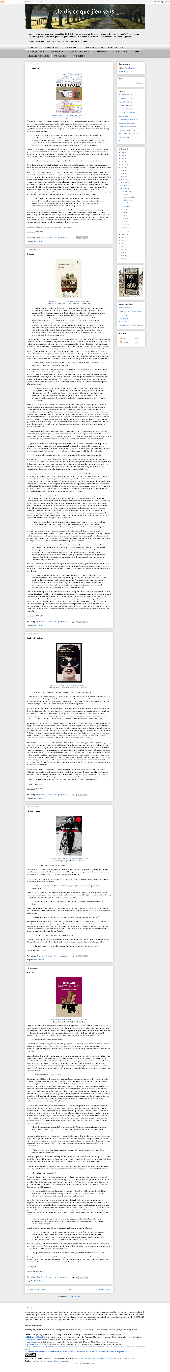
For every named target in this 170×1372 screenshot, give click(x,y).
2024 (122, 158)
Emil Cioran (67, 858)
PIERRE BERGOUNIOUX (93, 47)
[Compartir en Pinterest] (86, 237)
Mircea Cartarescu (63, 301)
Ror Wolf (66, 115)
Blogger (92, 1363)
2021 (122, 168)
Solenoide (30, 254)
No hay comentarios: (61, 237)
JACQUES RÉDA (60, 56)
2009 (122, 256)
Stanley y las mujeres (35, 638)
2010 (122, 253)
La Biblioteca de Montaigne (35, 1337)
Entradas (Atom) (74, 1296)
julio (124, 212)
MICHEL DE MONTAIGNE (38, 56)
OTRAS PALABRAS (50, 47)
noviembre (126, 185)
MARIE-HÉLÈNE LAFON (79, 51)
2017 (122, 180)
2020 (122, 171)
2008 (122, 259)
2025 (122, 155)
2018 (122, 177)
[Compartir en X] (82, 237)
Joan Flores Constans (128, 68)
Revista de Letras (124, 322)
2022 (122, 165)
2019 (122, 174)
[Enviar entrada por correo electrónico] (72, 237)
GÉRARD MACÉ (100, 51)
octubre (125, 188)
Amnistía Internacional (125, 308)
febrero (125, 228)
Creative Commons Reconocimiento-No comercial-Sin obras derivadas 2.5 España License (103, 1358)
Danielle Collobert (64, 1019)
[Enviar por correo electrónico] (77, 237)
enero (124, 231)
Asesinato (30, 972)
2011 (122, 250)
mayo (124, 219)
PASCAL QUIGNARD (36, 51)
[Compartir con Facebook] (84, 237)
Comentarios (126, 342)
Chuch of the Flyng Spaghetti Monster (130, 311)
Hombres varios (33, 68)
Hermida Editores (78, 858)
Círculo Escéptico (124, 315)
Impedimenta (79, 685)
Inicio (71, 1289)
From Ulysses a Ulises (33, 1339)
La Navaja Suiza (77, 1019)
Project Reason (123, 318)
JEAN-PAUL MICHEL (121, 51)
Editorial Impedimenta (77, 301)
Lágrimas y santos (33, 811)
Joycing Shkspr (30, 1342)
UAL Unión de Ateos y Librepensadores (131, 325)
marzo (125, 225)
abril (124, 222)
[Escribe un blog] (79, 237)
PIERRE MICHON (115, 47)
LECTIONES (32, 47)
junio (124, 216)
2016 (122, 234)
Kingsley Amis (69, 685)
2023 (122, 162)
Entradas (124, 339)
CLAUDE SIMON (56, 51)
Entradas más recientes (36, 1289)
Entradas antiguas (103, 1289)
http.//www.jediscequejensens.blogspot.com (54, 1361)
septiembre (126, 206)
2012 (122, 247)
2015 (122, 237)
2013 (122, 244)
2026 (122, 152)
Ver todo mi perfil (124, 71)
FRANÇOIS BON (79, 56)
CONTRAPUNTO (70, 47)
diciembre (126, 182)
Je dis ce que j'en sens (85, 11)
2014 (122, 241)
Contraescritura (75, 115)
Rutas (137, 51)
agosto (125, 209)
